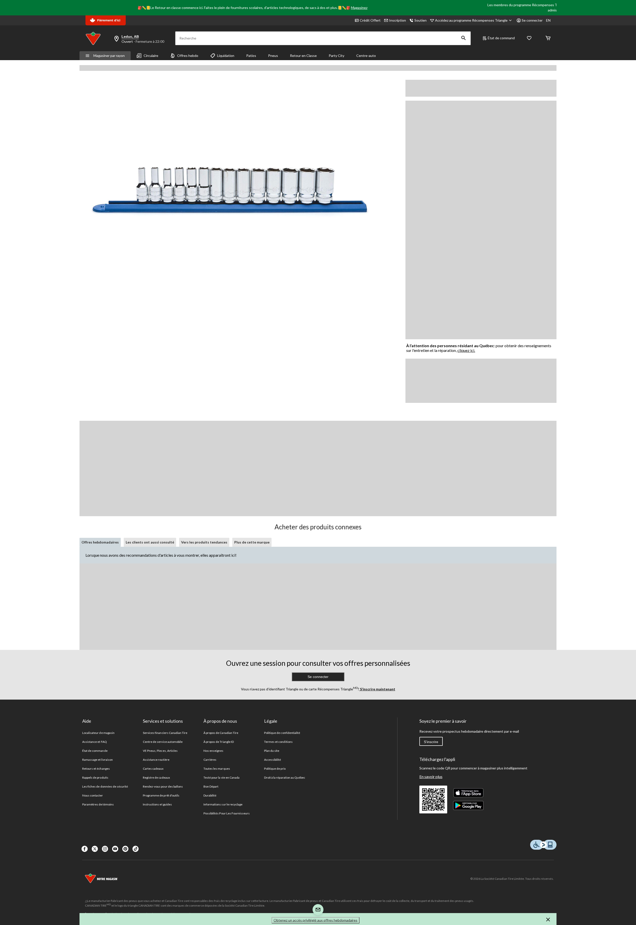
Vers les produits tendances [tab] (204, 542)
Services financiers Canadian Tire (165, 733)
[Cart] (548, 38)
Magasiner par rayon (109, 55)
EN (548, 20)
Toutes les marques (216, 768)
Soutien (420, 20)
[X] (95, 849)
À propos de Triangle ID (218, 742)
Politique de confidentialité (282, 733)
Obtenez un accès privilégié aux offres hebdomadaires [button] (316, 920)
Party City (336, 55)
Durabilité (209, 795)
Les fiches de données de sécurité (105, 786)
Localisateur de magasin (98, 733)
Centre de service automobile (163, 742)
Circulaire (151, 55)
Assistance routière (156, 759)
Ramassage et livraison (97, 759)
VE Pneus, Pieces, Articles (160, 751)
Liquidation (225, 55)
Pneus (273, 55)
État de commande (95, 751)
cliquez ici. (466, 350)
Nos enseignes (213, 751)
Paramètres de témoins (98, 804)
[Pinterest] (125, 849)
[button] (464, 38)
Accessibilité (272, 759)
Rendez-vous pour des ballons (163, 786)
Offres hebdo (187, 55)
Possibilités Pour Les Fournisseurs (226, 813)
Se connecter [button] (532, 20)
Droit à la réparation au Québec (284, 777)
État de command (501, 38)
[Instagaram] (105, 849)
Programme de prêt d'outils (161, 795)
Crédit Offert (370, 20)
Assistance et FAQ (94, 742)
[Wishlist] (529, 38)
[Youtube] (115, 849)
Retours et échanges (96, 768)
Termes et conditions (278, 742)
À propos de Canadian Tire (220, 733)
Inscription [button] (397, 20)
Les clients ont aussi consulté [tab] (150, 542)
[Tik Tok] (135, 849)
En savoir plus (430, 776)
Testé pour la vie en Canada (221, 777)
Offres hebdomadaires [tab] (100, 542)
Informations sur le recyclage (222, 804)
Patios (251, 55)
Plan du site (271, 751)
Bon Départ (210, 786)
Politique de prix (275, 768)
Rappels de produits (95, 777)
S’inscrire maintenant (377, 689)
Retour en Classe (303, 55)
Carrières (209, 759)
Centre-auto (366, 55)
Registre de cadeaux (156, 777)
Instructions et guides (157, 804)
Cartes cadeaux (153, 768)
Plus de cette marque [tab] (252, 542)
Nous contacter (92, 795)
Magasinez (359, 7)
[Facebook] (84, 849)
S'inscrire (431, 742)
